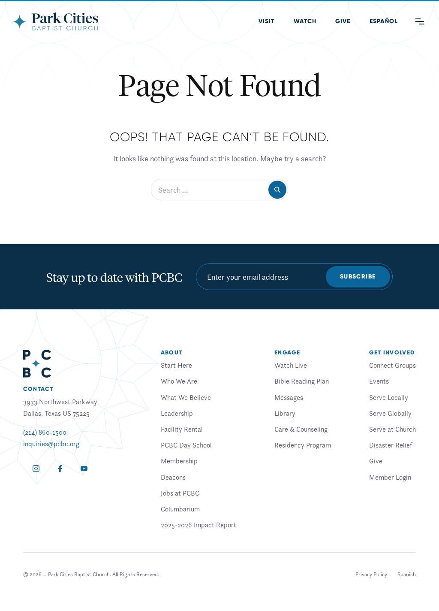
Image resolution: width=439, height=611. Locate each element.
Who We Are (179, 381)
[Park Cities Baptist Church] (55, 21)
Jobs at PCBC (180, 493)
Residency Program (302, 445)
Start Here (176, 365)
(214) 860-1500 (44, 432)
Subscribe (358, 276)
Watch (305, 21)
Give (342, 21)
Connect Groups (392, 365)
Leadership (177, 413)
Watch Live (290, 365)
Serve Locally (388, 397)
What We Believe (186, 397)
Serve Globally (390, 413)
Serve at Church (392, 429)
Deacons (173, 477)
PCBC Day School (186, 445)
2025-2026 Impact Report (198, 524)
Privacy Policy (371, 574)
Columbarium (180, 509)
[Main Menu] (420, 21)
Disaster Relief (390, 445)
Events (379, 381)
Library (284, 413)
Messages (288, 397)
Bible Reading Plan (301, 381)
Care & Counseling (301, 429)
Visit (267, 21)
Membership (179, 461)
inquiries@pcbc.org (51, 443)
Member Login (390, 477)
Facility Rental (182, 429)
